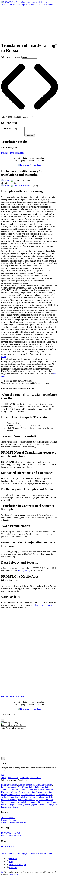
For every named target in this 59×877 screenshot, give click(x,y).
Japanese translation (44, 799)
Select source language (11, 57)
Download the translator (12, 153)
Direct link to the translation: (13, 725)
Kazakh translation (9, 792)
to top (3, 775)
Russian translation (26, 785)
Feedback (13, 858)
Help (11, 861)
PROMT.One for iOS (10, 833)
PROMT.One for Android (12, 835)
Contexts (15, 5)
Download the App (17, 864)
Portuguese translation (10, 794)
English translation (9, 785)
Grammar (48, 5)
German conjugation (47, 802)
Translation (6, 5)
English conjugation (28, 802)
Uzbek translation (27, 797)
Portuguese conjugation (28, 804)
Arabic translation (29, 790)
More (3, 356)
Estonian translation (26, 799)
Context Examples (9, 820)
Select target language (11, 117)
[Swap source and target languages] (29, 114)
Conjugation (31, 5)
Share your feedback (43, 605)
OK (2, 872)
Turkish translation (44, 794)
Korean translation (44, 792)
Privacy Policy (23, 571)
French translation (9, 787)
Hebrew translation (46, 790)
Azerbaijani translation (11, 790)
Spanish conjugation (10, 802)
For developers (7, 846)
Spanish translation (26, 787)
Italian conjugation (9, 804)
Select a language (8, 780)
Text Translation (8, 817)
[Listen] (5, 180)
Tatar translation (28, 794)
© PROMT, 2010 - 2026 (30, 777)
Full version (13, 777)
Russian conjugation (48, 804)
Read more (13, 874)
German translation (44, 785)
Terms (3, 777)
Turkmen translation (9, 797)
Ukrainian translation (45, 797)
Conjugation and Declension (13, 822)
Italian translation (42, 787)
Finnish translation (9, 799)
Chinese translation (26, 792)
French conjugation (9, 807)
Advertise (13, 867)
